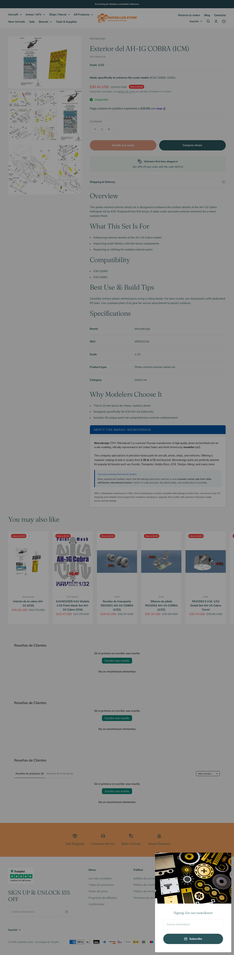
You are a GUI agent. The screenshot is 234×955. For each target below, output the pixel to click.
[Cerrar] (224, 859)
